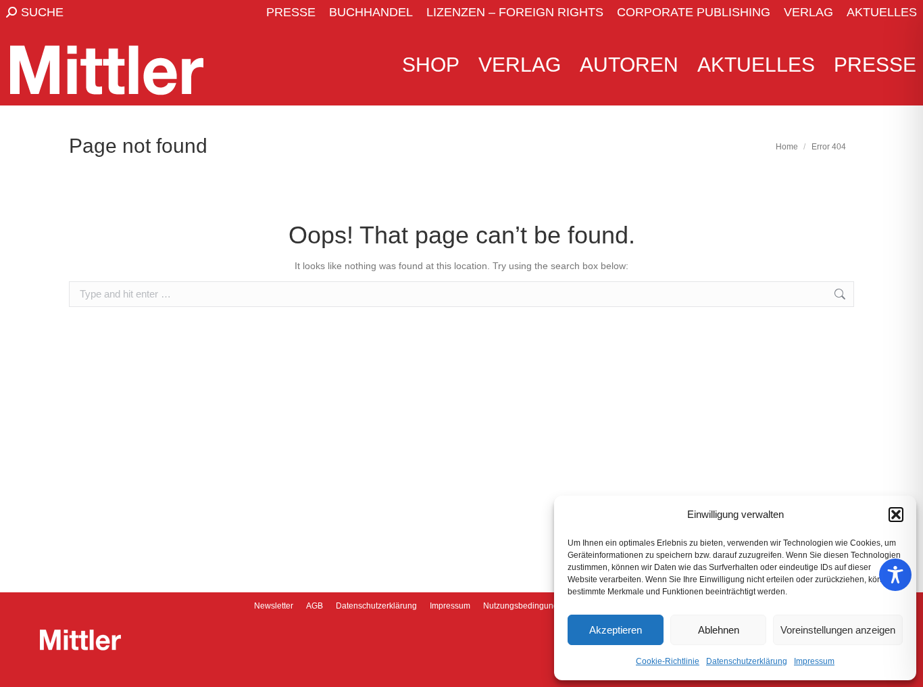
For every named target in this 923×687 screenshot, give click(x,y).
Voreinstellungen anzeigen (837, 630)
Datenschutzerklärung (746, 661)
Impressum (814, 661)
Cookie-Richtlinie (667, 661)
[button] (896, 514)
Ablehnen (718, 630)
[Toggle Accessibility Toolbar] (895, 574)
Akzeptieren (615, 630)
